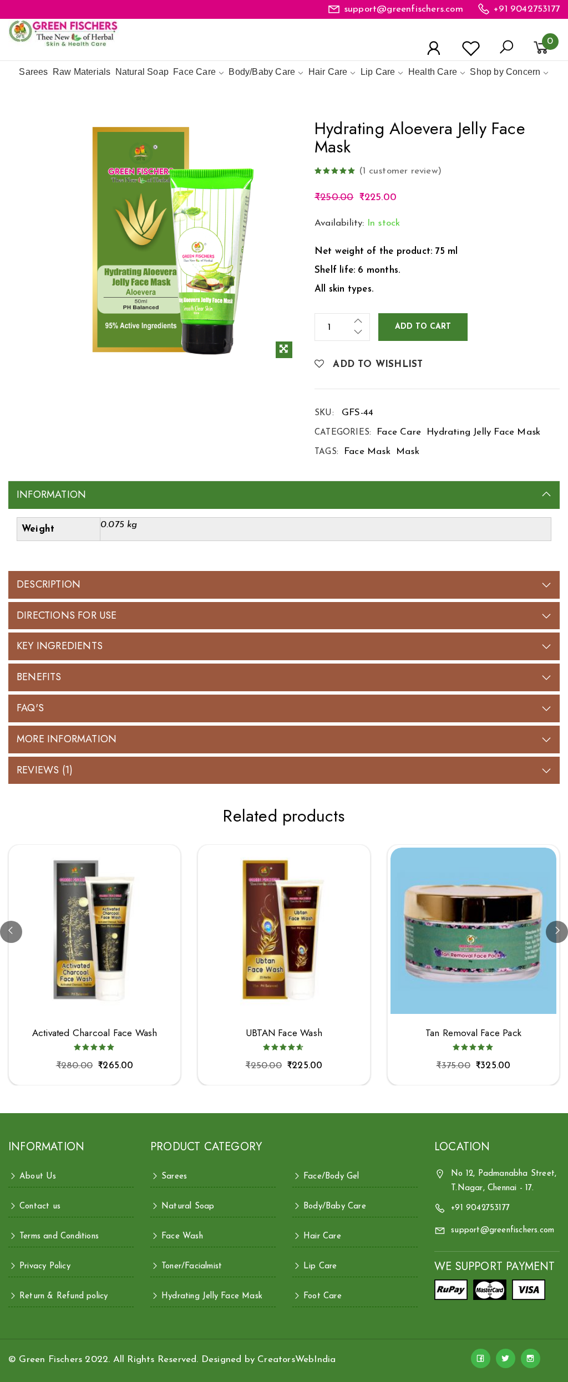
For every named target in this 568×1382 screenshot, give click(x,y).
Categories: (343, 433)
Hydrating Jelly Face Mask (483, 432)
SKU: (324, 413)
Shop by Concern (505, 72)
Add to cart (423, 327)
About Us (38, 1176)
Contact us (39, 1206)
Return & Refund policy (63, 1296)
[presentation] (11, 932)
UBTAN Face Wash (284, 1033)
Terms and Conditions (59, 1236)
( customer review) (400, 171)
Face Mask (367, 451)
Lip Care (378, 72)
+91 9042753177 (527, 9)
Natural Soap (142, 72)
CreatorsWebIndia (296, 1359)
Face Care (194, 72)
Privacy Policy (44, 1266)
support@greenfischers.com (403, 9)
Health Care (432, 72)
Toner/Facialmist (191, 1266)
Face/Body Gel (331, 1176)
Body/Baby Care (262, 72)
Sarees (33, 72)
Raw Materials (82, 72)
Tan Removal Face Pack (473, 1033)
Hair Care (328, 72)
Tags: (326, 452)
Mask (407, 451)
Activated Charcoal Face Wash (95, 1033)
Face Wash (182, 1236)
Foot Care (322, 1296)
